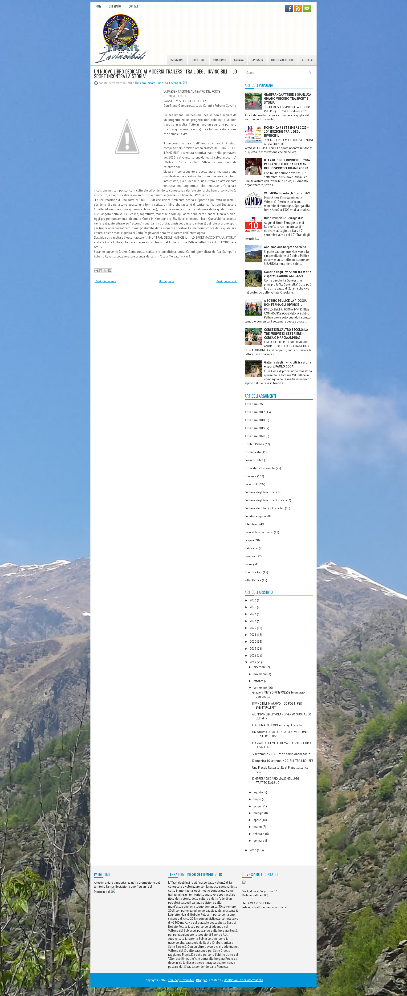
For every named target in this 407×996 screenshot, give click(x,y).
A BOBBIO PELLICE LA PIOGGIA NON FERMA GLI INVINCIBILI (285, 303)
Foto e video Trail (282, 59)
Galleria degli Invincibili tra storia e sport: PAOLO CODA (287, 364)
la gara (249, 540)
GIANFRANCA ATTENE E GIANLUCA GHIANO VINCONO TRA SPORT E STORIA (287, 99)
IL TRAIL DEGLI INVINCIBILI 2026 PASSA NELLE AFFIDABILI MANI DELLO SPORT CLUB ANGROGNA (287, 164)
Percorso (219, 59)
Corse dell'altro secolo (260, 468)
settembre (260, 688)
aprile (257, 820)
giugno (258, 806)
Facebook (175, 83)
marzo (258, 827)
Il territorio (252, 524)
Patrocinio (251, 548)
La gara (239, 59)
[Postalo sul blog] (100, 270)
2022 (253, 628)
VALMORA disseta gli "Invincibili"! (287, 193)
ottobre (258, 681)
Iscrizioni (177, 59)
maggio (258, 813)
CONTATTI (135, 6)
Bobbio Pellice (254, 444)
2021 (253, 635)
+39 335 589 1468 (259, 903)
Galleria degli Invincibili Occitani (266, 500)
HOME (98, 6)
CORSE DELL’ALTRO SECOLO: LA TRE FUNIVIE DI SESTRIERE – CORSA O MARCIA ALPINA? (286, 334)
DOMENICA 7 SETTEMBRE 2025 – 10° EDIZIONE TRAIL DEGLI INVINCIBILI (286, 132)
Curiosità (162, 83)
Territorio (198, 59)
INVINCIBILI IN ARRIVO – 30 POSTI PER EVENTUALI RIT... (277, 706)
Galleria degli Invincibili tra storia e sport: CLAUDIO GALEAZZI (287, 274)
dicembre (259, 667)
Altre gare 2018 (255, 420)
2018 (253, 655)
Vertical (307, 59)
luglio (257, 799)
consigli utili (253, 460)
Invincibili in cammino (259, 532)
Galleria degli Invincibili (260, 492)
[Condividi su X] (105, 270)
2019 (253, 649)
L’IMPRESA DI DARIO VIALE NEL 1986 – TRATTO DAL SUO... (276, 781)
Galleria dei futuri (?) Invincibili (264, 508)
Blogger (201, 980)
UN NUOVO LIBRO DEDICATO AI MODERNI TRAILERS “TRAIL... (279, 734)
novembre (260, 674)
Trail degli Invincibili (181, 980)
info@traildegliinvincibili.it (269, 907)
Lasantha (193, 990)
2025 (253, 607)
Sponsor (257, 59)
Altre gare (251, 404)
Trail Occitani (253, 572)
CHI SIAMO (115, 6)
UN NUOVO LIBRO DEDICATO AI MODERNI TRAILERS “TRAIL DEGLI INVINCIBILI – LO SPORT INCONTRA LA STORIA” (165, 73)
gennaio (259, 841)
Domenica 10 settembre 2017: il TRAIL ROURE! (282, 761)
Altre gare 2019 (255, 428)
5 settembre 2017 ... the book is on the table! (281, 754)
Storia (248, 564)
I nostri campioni (256, 516)
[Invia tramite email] (96, 270)
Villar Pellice (253, 580)
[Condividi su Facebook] (109, 270)
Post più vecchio (226, 281)
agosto (258, 792)
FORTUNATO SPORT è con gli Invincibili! (278, 725)
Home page (166, 281)
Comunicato (147, 83)
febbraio (259, 834)
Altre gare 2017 (255, 412)
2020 (253, 642)
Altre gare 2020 (255, 436)
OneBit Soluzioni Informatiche (243, 980)
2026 (253, 600)
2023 (253, 621)
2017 (253, 662)
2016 (253, 850)
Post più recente (105, 281)
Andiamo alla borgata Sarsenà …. (287, 247)
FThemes (158, 990)
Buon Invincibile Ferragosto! (283, 218)
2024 (253, 614)
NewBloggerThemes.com (252, 990)
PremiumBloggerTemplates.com (218, 990)
